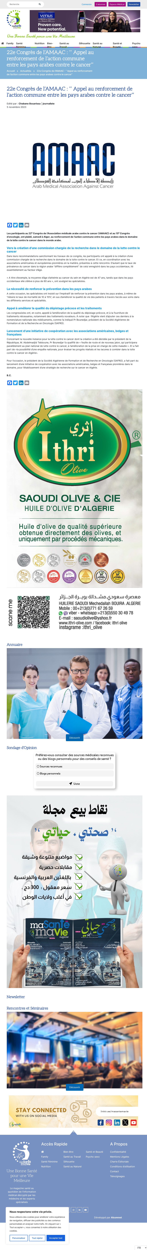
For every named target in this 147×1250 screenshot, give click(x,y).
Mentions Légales (119, 1185)
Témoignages (117, 1204)
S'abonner (100, 4)
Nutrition (40, 46)
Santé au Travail (64, 48)
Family (9, 46)
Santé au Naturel (97, 48)
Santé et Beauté (117, 48)
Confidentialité (118, 1180)
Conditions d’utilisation (122, 1195)
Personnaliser (18, 1238)
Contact (114, 1199)
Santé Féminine (21, 48)
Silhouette (84, 46)
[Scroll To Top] (73, 1161)
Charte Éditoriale (119, 1190)
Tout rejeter (37, 1238)
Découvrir (74, 766)
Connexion (87, 4)
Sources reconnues (51, 794)
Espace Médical (117, 4)
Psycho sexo (136, 48)
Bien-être (50, 48)
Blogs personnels (50, 802)
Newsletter (134, 4)
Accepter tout (55, 1238)
